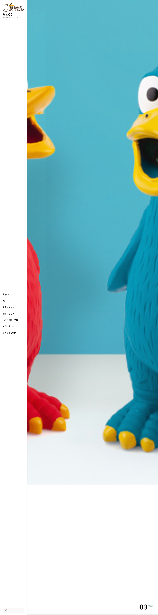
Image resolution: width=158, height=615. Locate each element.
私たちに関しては (10, 320)
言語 (5, 294)
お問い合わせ (8, 326)
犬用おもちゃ (8, 307)
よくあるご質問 (9, 332)
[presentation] (149, 601)
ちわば (7, 14)
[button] (143, 607)
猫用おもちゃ (8, 313)
